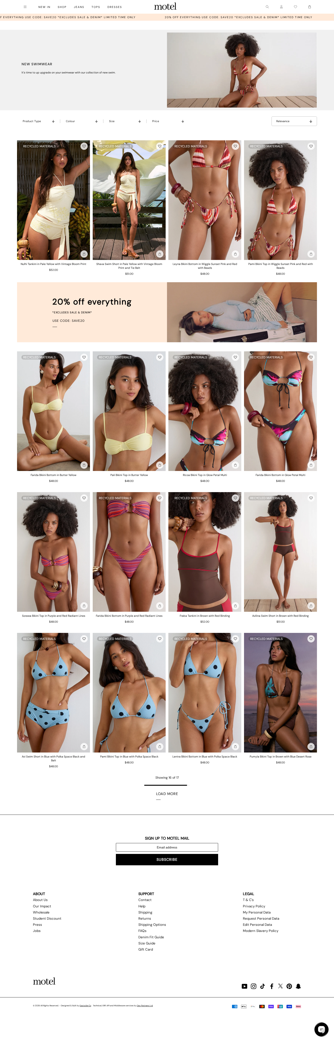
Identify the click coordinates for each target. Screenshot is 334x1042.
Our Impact (42, 906)
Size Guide (146, 943)
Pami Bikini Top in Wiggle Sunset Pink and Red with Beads (280, 266)
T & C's (248, 900)
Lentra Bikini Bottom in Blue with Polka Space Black (204, 756)
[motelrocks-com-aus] (165, 7)
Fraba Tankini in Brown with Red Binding (205, 616)
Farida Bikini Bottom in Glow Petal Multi (280, 475)
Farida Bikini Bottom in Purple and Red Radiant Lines (129, 616)
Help (141, 906)
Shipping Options (152, 924)
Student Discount (47, 918)
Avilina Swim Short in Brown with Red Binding (280, 616)
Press (37, 924)
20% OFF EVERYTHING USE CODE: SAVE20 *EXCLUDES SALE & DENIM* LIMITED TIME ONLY (130, 17)
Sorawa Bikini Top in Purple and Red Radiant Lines (53, 616)
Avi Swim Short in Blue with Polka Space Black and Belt (53, 758)
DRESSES (114, 7)
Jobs (37, 931)
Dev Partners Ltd (145, 1005)
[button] (84, 146)
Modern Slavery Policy (260, 931)
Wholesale (41, 912)
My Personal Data (257, 912)
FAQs (142, 931)
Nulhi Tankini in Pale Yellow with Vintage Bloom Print (53, 264)
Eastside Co (85, 1005)
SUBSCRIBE (167, 859)
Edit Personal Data (257, 924)
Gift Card (145, 949)
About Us (40, 900)
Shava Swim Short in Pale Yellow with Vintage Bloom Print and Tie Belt (129, 266)
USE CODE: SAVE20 (68, 321)
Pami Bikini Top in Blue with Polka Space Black (129, 756)
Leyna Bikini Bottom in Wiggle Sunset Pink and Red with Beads (205, 266)
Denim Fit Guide (151, 937)
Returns (144, 918)
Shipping (145, 912)
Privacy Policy (254, 906)
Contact (145, 900)
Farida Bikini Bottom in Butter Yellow (53, 475)
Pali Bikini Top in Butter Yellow (129, 475)
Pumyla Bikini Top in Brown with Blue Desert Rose (281, 756)
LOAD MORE (167, 793)
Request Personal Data (261, 918)
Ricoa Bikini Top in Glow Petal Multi (205, 475)
